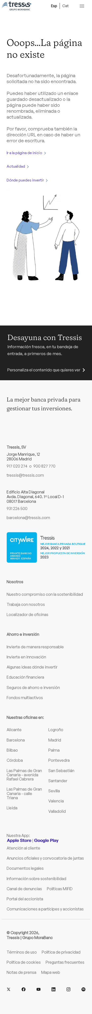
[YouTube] (38, 989)
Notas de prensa (21, 972)
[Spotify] (83, 989)
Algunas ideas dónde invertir (32, 667)
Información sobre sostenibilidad (36, 878)
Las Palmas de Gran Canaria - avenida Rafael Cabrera (24, 775)
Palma (54, 750)
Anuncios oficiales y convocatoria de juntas (45, 858)
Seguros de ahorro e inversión (33, 687)
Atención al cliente (23, 848)
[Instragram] (68, 989)
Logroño (55, 729)
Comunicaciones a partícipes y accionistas (45, 908)
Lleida (12, 807)
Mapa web (50, 972)
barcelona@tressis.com (28, 517)
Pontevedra (59, 760)
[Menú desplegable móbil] (82, 6)
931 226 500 (17, 508)
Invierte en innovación (26, 656)
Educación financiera (25, 677)
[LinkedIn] (53, 989)
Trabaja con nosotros (26, 604)
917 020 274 (17, 466)
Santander (57, 780)
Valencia (56, 800)
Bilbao (12, 750)
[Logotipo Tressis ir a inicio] (16, 5)
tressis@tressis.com (25, 475)
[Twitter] (8, 989)
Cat (65, 5)
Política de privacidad (61, 952)
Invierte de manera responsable (35, 646)
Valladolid (57, 811)
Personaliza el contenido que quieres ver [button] (43, 369)
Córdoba (15, 760)
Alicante (14, 729)
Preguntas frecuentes (65, 962)
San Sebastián (61, 770)
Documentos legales (25, 868)
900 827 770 (44, 466)
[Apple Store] (19, 840)
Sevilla (54, 790)
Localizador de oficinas (27, 614)
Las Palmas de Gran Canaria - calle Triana (24, 793)
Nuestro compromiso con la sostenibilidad (45, 594)
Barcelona (16, 740)
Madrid (54, 740)
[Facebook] (23, 989)
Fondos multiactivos (25, 697)
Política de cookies (24, 962)
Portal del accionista (25, 898)
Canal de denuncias (24, 888)
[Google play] (46, 840)
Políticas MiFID (60, 888)
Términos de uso (22, 952)
